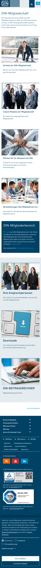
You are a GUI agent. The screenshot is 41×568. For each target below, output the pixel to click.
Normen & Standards (9, 420)
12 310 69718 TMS (14, 509)
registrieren (16, 244)
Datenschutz (8, 446)
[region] (20, 535)
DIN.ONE (33, 439)
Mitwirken (6, 429)
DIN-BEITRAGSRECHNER (19, 388)
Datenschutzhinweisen (10, 532)
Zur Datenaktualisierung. (25, 248)
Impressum (24, 449)
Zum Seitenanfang (33, 408)
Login (7, 232)
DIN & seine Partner (9, 426)
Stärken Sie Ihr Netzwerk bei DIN (18, 158)
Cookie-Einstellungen (11, 449)
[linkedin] (24, 461)
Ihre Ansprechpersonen (17, 292)
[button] (10, 548)
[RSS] (6, 461)
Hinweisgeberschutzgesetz (22, 443)
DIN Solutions (21, 439)
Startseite (7, 443)
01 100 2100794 (13, 487)
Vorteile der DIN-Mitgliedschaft (17, 65)
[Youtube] (15, 461)
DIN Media (8, 439)
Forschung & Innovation (10, 423)
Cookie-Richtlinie (20, 446)
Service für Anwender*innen (12, 432)
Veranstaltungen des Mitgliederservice (20, 207)
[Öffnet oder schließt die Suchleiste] (32, 3)
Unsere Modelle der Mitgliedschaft (18, 111)
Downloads (10, 340)
